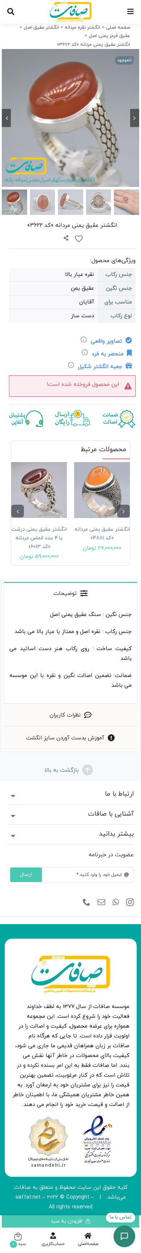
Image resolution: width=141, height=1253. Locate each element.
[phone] (86, 902)
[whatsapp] (115, 902)
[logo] (97, 1118)
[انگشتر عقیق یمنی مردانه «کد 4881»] (102, 490)
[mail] (101, 902)
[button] (123, 511)
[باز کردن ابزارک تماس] (124, 1236)
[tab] (70, 593)
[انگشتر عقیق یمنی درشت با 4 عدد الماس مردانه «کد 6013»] (39, 490)
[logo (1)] (48, 1118)
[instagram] (130, 902)
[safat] (71, 4)
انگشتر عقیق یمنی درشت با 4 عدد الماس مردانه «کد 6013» (39, 538)
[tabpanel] (70, 653)
